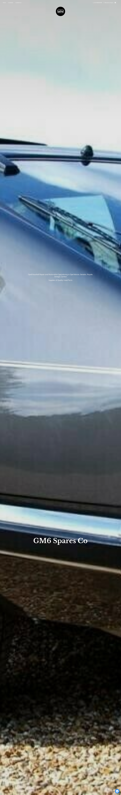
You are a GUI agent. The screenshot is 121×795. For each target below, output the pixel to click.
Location (10, 2)
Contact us (18, 2)
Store (4, 2)
